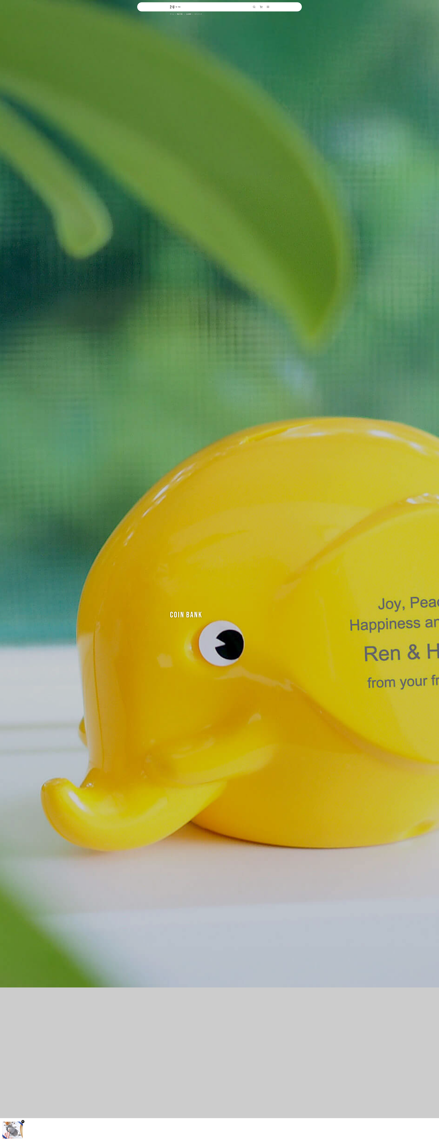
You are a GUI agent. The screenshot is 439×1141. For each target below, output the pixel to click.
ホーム (172, 14)
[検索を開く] (254, 7)
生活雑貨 (188, 14)
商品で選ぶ (180, 14)
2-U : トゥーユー (175, 7)
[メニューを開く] (268, 7)
